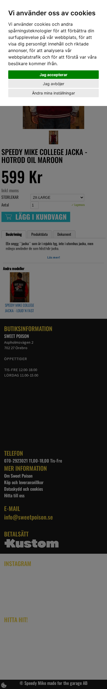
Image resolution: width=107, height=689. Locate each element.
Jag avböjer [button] (53, 83)
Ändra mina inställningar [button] (53, 93)
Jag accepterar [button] (53, 74)
